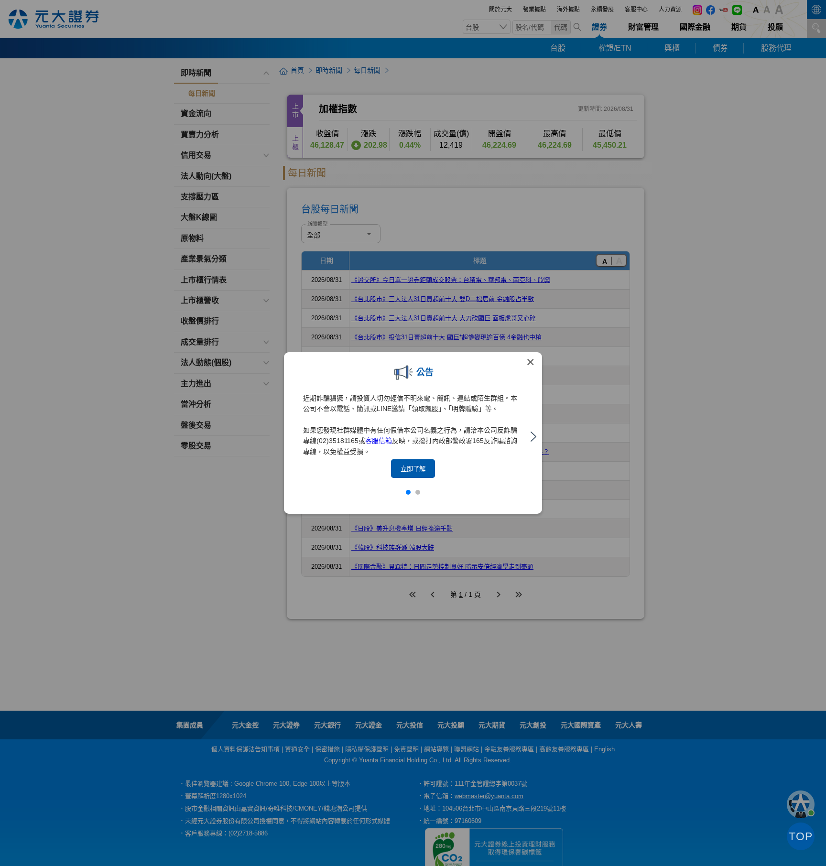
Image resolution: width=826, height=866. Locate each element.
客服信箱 (378, 440)
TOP (801, 836)
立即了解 (413, 469)
